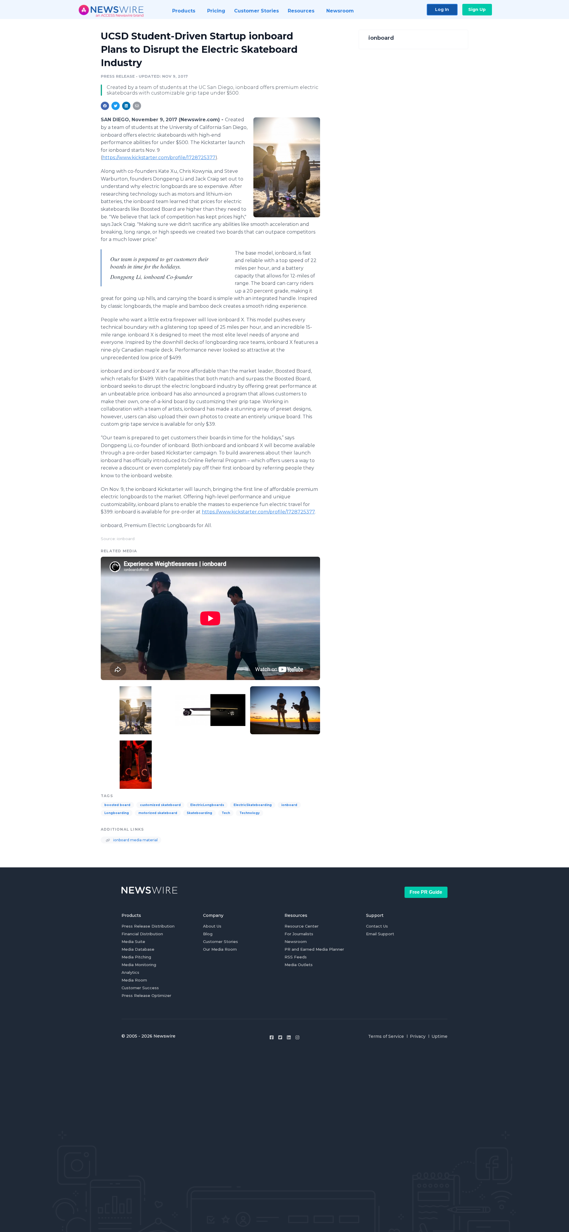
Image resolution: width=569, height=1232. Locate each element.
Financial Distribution (142, 933)
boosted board (117, 805)
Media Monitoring (139, 964)
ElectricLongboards (207, 805)
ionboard (289, 805)
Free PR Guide (426, 892)
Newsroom (295, 941)
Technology (249, 813)
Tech (226, 813)
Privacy (418, 1036)
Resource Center (301, 926)
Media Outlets (298, 964)
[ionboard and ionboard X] (210, 709)
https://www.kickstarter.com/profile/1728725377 (158, 157)
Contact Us (377, 926)
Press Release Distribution (148, 926)
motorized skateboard (157, 813)
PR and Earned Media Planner (314, 949)
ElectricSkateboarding (253, 805)
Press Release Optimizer (146, 995)
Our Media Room (220, 949)
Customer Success (140, 987)
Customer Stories (220, 941)
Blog (207, 933)
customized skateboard (160, 805)
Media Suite (133, 941)
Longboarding (116, 813)
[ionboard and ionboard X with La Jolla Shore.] (285, 709)
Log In (442, 9)
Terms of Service (386, 1036)
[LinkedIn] (289, 1037)
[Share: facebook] (105, 106)
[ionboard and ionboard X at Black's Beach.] (286, 167)
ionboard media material (135, 840)
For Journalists (298, 933)
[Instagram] (297, 1037)
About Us (212, 926)
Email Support (380, 933)
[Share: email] (137, 106)
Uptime (439, 1036)
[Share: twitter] (115, 106)
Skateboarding (199, 813)
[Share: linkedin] (126, 106)
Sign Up (477, 9)
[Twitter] (280, 1037)
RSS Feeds (295, 957)
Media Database (138, 949)
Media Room (134, 980)
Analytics (130, 972)
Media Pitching (136, 957)
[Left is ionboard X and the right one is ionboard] (136, 764)
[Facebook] (272, 1037)
